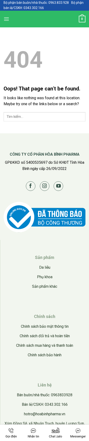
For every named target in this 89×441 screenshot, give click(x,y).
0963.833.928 (58, 3)
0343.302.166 (33, 8)
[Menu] (6, 19)
